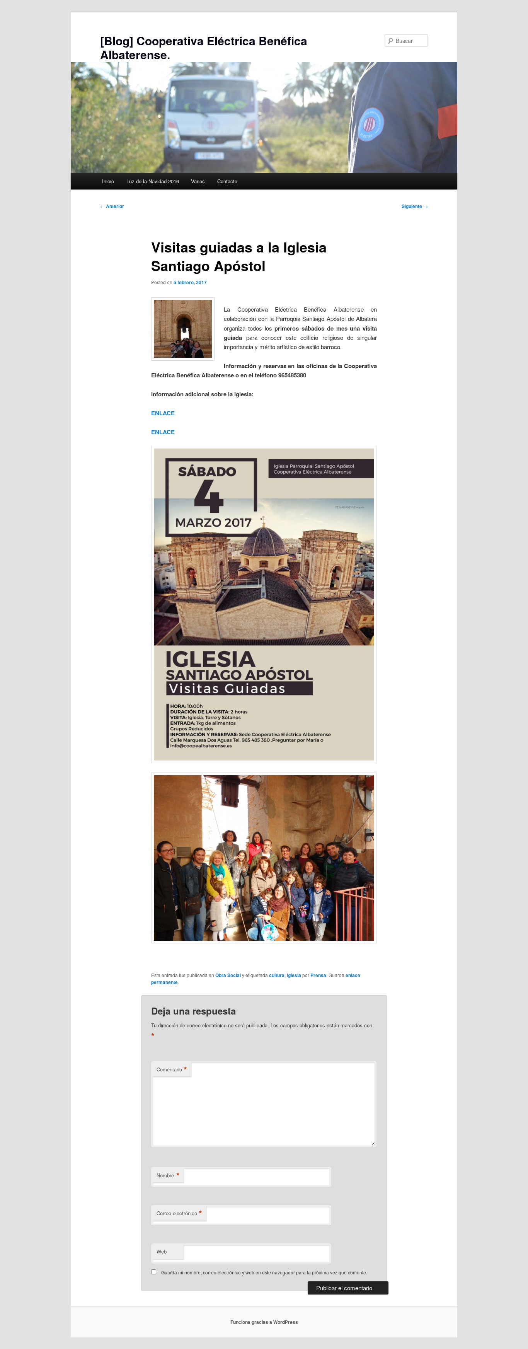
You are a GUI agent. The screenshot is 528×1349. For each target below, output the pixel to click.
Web (162, 1251)
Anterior (112, 206)
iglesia (294, 975)
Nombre (168, 1175)
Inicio (108, 181)
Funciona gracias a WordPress (264, 1321)
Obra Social (228, 975)
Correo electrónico (179, 1213)
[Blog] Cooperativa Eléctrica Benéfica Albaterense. (203, 47)
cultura (276, 975)
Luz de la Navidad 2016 (152, 181)
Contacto (227, 181)
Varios (198, 181)
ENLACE (163, 413)
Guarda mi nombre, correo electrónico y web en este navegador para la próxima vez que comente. (264, 1272)
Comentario (172, 1069)
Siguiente (415, 206)
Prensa (318, 975)
